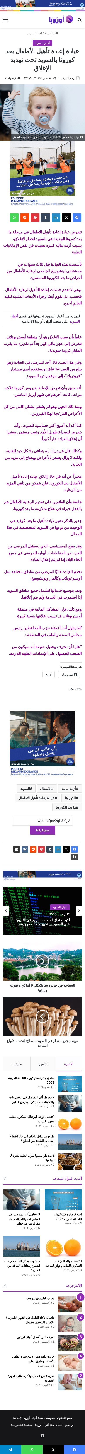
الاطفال (45, 788)
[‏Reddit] (24, 217)
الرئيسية (49, 33)
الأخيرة (68, 1064)
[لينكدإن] (56, 217)
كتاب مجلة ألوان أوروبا (48, 1425)
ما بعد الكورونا (66, 807)
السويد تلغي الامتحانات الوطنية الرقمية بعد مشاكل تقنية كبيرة (48, 922)
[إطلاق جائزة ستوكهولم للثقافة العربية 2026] (70, 1084)
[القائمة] (5, 21)
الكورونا (70, 798)
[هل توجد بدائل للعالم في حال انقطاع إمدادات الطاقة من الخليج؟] (70, 1142)
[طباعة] (74, 857)
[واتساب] (14, 217)
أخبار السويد (34, 33)
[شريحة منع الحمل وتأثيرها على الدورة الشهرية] (70, 1382)
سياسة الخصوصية (21, 1425)
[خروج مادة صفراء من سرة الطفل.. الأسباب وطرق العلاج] (70, 1362)
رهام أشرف (68, 78)
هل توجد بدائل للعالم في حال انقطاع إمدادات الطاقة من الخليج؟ (22, 1265)
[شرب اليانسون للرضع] (70, 1304)
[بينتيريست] (35, 217)
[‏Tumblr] (45, 217)
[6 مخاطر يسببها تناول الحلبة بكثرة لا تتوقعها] (70, 1161)
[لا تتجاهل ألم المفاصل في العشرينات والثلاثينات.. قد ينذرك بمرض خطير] (70, 1103)
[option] (42, 911)
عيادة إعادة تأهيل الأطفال (37, 798)
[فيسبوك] (77, 217)
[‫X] (66, 217)
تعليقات (17, 1064)
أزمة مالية (68, 788)
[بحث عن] (79, 21)
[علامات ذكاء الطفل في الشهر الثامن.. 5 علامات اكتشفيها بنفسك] (70, 1323)
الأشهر (43, 1064)
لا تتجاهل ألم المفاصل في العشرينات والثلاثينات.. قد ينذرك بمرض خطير (24, 1218)
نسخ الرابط (43, 830)
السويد (25, 788)
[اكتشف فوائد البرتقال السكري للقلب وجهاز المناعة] (70, 1123)
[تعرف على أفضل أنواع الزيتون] (70, 1343)
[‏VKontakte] (25, 849)
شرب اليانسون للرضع (40, 1298)
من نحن (69, 1425)
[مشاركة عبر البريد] (16, 849)
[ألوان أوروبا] (61, 19)
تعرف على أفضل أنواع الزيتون (35, 1337)
